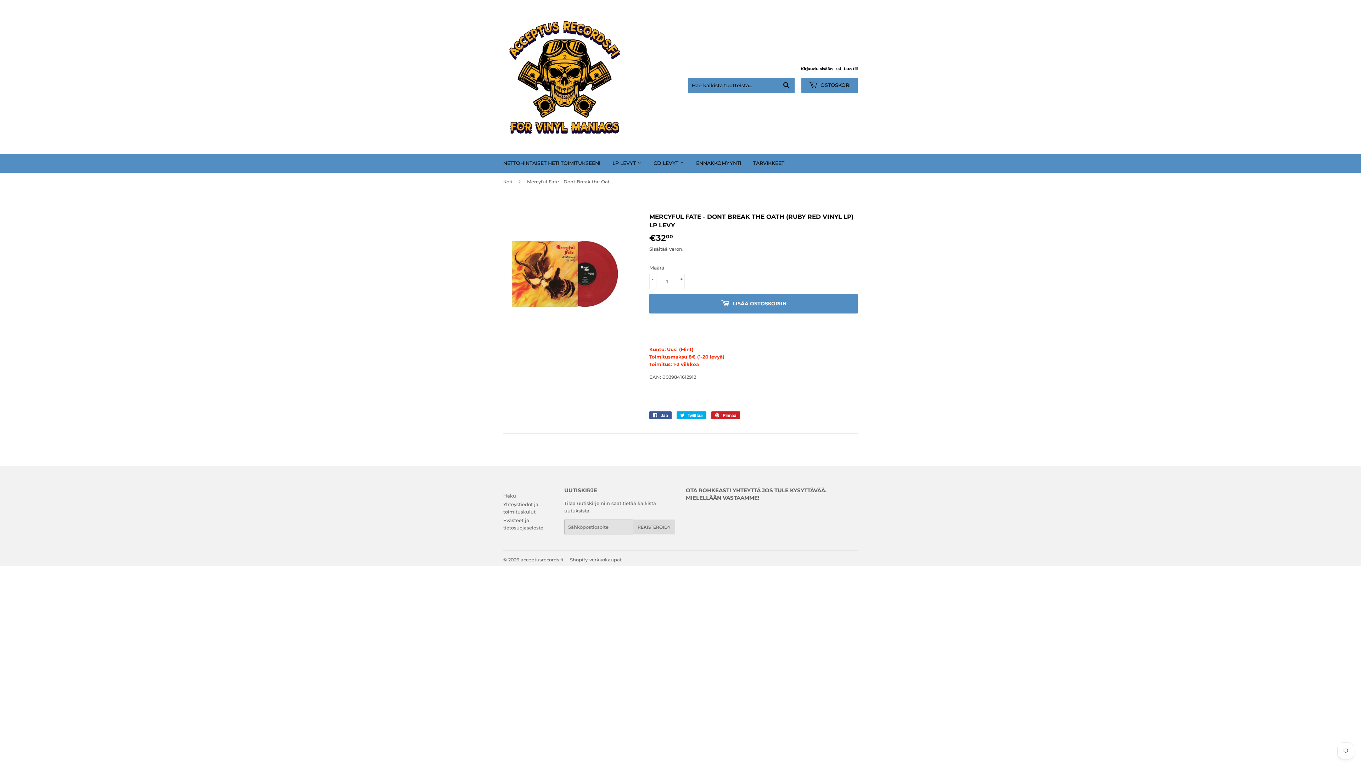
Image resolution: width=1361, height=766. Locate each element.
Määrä (656, 268)
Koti (508, 181)
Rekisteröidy (654, 527)
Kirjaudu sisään (817, 68)
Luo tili (851, 68)
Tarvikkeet (768, 163)
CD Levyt (667, 163)
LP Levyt (624, 163)
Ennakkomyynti (718, 163)
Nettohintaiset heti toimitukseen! (551, 163)
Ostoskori (835, 85)
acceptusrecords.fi (542, 559)
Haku (509, 496)
